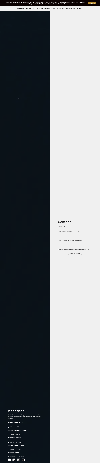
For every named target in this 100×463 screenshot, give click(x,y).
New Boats (29, 8)
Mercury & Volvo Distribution (66, 8)
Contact (80, 8)
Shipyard (52, 8)
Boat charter (45, 8)
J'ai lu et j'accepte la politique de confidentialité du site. (74, 249)
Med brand (20, 8)
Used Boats (36, 8)
